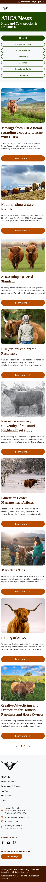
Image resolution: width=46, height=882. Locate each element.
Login (3, 800)
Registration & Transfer (11, 786)
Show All (23, 38)
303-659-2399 (11, 821)
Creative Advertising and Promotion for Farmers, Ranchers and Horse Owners (22, 710)
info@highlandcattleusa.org (17, 817)
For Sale (4, 791)
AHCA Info (5, 777)
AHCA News (6, 795)
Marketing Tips (13, 570)
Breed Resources (8, 781)
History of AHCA (13, 638)
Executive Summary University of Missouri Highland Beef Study (18, 425)
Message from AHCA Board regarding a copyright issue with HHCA (21, 132)
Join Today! (12, 856)
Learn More (21, 158)
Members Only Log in (31, 2)
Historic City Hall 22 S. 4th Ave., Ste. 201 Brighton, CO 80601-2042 (16, 810)
